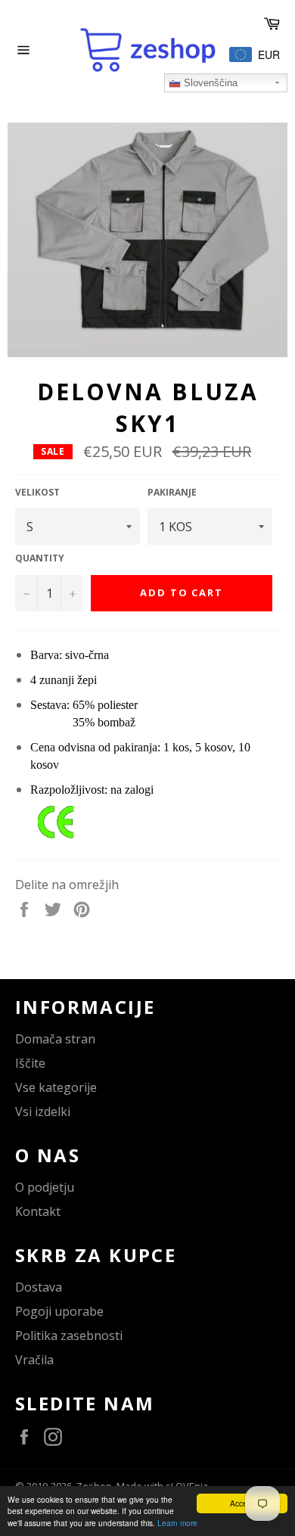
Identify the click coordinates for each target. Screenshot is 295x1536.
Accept (242, 1503)
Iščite (30, 1063)
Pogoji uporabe (59, 1311)
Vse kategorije (56, 1087)
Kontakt (38, 1211)
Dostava (38, 1287)
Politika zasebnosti (69, 1335)
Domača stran (55, 1039)
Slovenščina (209, 83)
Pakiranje (172, 493)
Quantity (39, 558)
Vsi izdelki (42, 1111)
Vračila (34, 1359)
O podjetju (44, 1187)
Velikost (37, 493)
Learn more (177, 1522)
